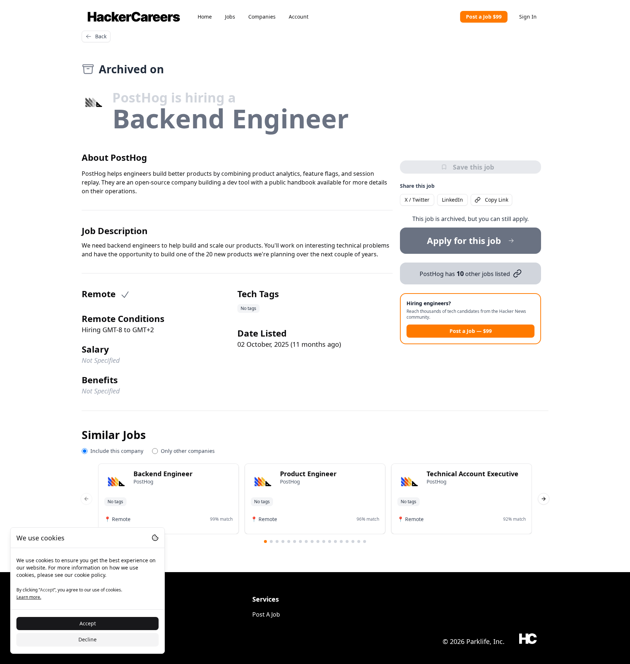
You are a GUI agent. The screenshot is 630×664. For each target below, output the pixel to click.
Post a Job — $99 (471, 330)
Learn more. (28, 597)
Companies (262, 16)
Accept (87, 623)
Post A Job (266, 614)
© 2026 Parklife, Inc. (474, 641)
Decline (87, 639)
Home (205, 16)
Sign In (528, 16)
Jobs (230, 16)
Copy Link (496, 199)
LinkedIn (452, 199)
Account (298, 16)
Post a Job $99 (484, 16)
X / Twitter (417, 199)
